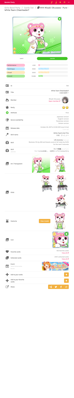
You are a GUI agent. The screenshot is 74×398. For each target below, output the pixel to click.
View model (44, 221)
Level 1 (21, 58)
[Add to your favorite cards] (66, 281)
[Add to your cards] (66, 274)
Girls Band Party (13, 7)
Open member (54, 101)
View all (65, 253)
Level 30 (52, 58)
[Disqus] (37, 319)
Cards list (29, 7)
